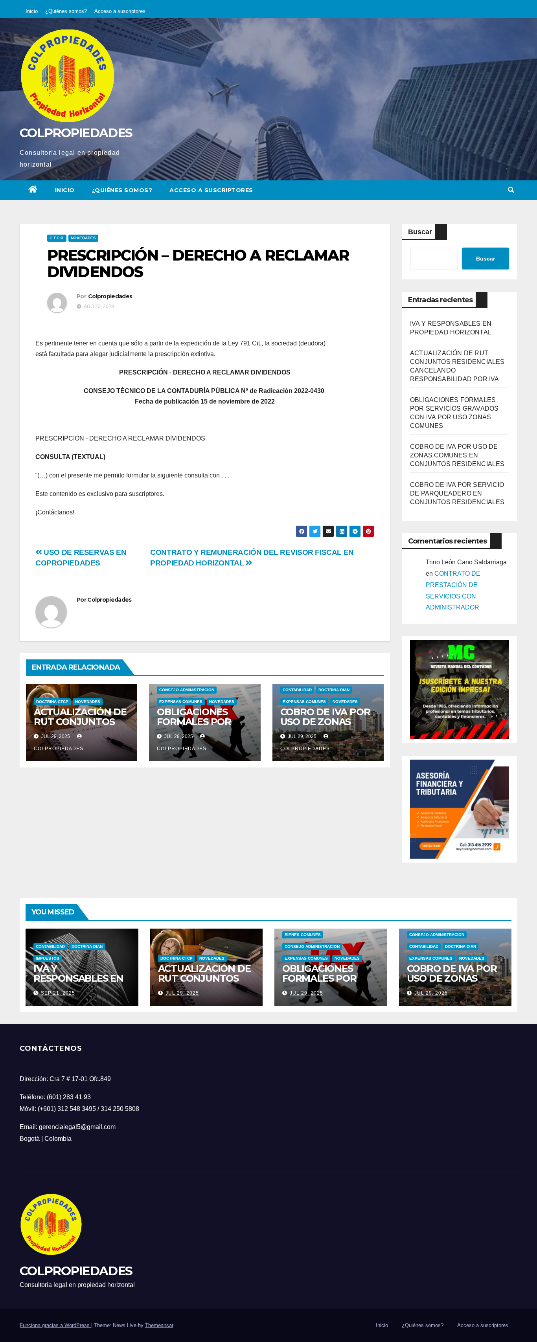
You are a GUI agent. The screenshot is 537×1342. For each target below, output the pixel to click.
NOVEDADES (83, 238)
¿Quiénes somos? (66, 11)
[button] (511, 190)
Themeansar (159, 1325)
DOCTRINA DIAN (333, 690)
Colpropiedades (110, 296)
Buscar (420, 232)
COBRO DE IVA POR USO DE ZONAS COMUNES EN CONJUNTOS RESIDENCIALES (457, 455)
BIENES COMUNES (303, 935)
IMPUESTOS (47, 958)
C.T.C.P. (57, 238)
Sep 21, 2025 (58, 993)
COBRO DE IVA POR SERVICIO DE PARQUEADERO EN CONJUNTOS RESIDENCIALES (457, 493)
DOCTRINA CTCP (52, 701)
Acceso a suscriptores (119, 11)
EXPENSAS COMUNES (180, 701)
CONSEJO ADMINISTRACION (186, 690)
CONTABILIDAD (297, 690)
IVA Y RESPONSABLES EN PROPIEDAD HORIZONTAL (78, 983)
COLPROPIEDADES (76, 132)
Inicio (32, 11)
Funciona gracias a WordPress (55, 1325)
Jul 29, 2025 (182, 993)
